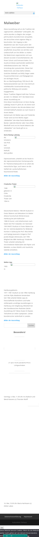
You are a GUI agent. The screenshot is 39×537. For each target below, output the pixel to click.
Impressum (28, 517)
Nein (9, 536)
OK (2, 528)
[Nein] (28, 536)
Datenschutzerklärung (13, 517)
